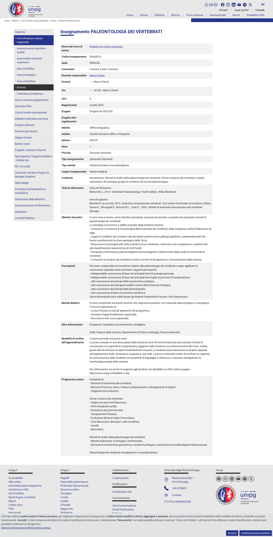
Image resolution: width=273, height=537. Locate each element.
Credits (64, 501)
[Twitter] (250, 4)
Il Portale (65, 504)
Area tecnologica (26, 74)
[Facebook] (223, 4)
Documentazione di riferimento (32, 205)
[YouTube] (239, 4)
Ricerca (175, 15)
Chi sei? (223, 10)
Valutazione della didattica (30, 199)
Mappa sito (66, 508)
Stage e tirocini (23, 137)
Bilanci (12, 501)
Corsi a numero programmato (31, 99)
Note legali (15, 512)
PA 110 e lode (22, 166)
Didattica (160, 15)
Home (129, 15)
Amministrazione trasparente (25, 485)
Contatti (259, 10)
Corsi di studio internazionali (31, 112)
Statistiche (66, 512)
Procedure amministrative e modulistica (30, 191)
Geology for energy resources (106, 46)
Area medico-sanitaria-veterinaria (29, 60)
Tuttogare (66, 493)
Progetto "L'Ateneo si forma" (30, 150)
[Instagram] (228, 4)
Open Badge (22, 182)
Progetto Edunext (25, 124)
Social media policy (123, 509)
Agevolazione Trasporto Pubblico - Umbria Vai (33, 158)
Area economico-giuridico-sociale (31, 50)
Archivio (21, 87)
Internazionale (218, 15)
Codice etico (15, 504)
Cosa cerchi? (241, 10)
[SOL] (216, 4)
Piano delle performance (74, 481)
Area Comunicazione (124, 505)
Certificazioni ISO (122, 491)
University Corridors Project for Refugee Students (32, 174)
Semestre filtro (23, 106)
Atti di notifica (16, 493)
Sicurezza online (69, 489)
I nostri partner (120, 477)
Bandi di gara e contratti (22, 497)
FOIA (11, 508)
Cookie (64, 497)
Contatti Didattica (25, 218)
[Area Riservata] (206, 4)
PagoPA (64, 477)
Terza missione (194, 15)
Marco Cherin (97, 75)
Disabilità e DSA (255, 15)
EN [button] (262, 4)
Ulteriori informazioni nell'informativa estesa (26, 527)
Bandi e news (22, 143)
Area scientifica (25, 68)
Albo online (15, 481)
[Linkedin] (233, 4)
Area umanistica (26, 81)
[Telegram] (245, 4)
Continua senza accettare (255, 533)
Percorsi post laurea (26, 131)
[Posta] (211, 4)
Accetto (232, 533)
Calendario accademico (30, 93)
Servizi (236, 15)
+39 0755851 (179, 488)
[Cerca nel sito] (258, 4)
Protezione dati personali (74, 485)
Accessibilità (16, 477)
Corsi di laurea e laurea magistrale (30, 40)
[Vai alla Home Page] (26, 9)
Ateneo (144, 15)
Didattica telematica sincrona (31, 118)
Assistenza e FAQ (18, 489)
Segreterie (21, 211)
